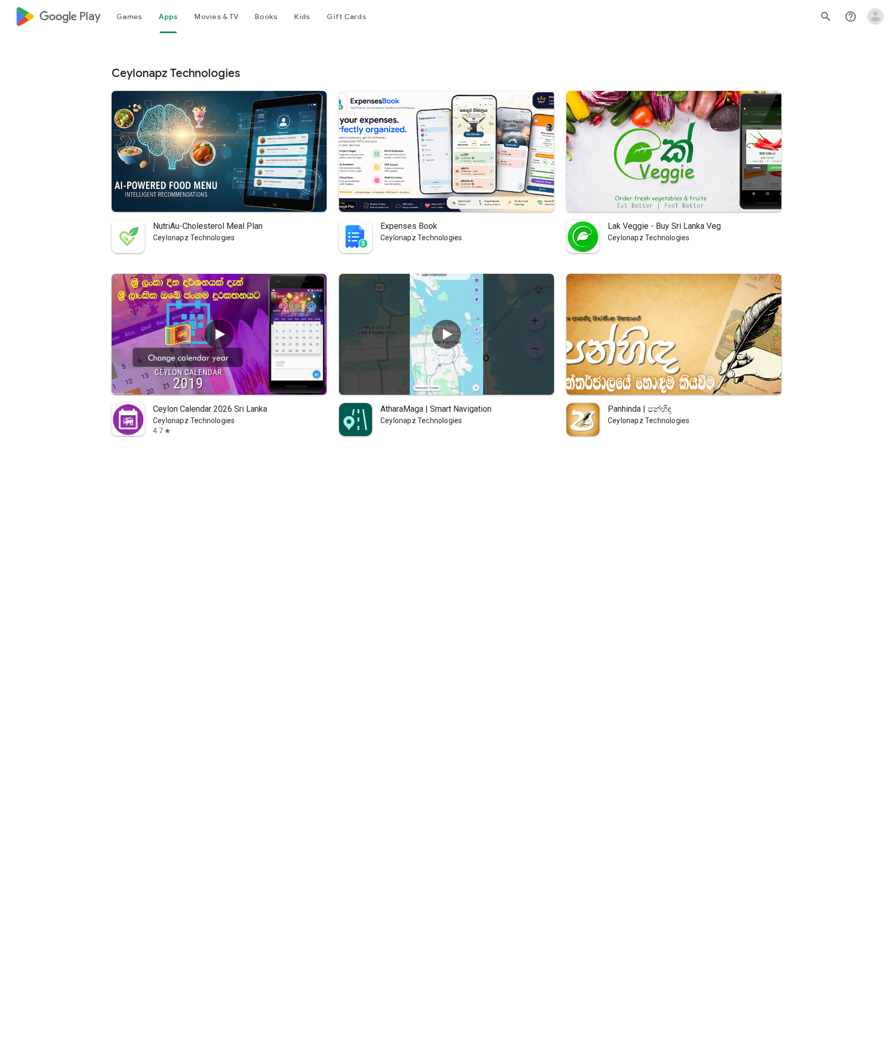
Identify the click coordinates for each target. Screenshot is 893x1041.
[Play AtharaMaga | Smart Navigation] (446, 334)
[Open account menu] (875, 16)
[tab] (129, 16)
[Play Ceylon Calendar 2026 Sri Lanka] (219, 334)
